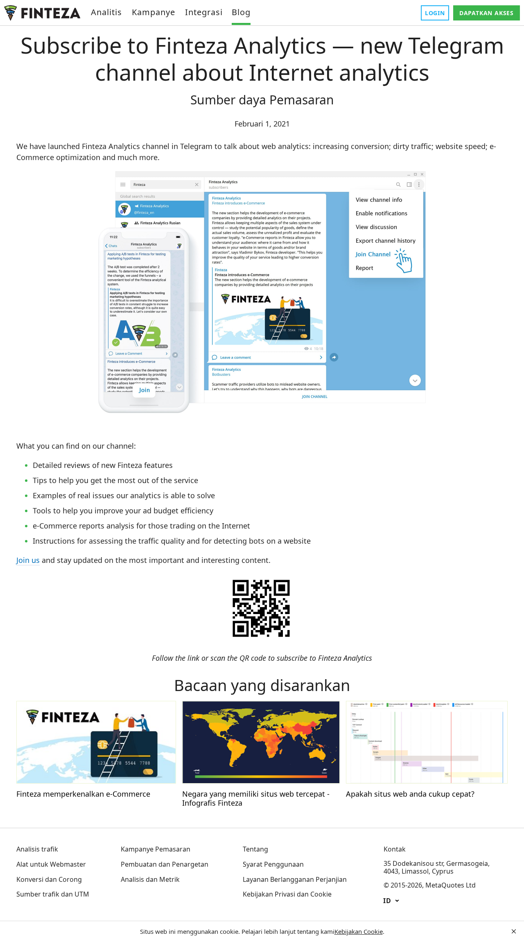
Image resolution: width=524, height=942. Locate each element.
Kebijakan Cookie (358, 931)
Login (435, 13)
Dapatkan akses (486, 13)
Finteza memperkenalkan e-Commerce (83, 794)
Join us (28, 560)
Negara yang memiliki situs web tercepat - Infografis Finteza (256, 798)
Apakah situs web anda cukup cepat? (410, 794)
